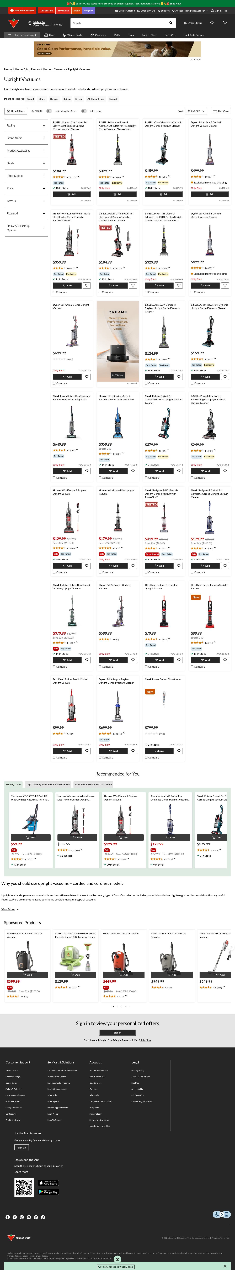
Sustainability (95, 1114)
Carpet (113, 98)
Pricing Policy (137, 1095)
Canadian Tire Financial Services (62, 1070)
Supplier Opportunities (99, 1126)
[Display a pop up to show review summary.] (79, 177)
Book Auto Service (194, 35)
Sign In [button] (117, 1032)
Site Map (135, 1083)
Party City (170, 35)
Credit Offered (127, 10)
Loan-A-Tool (52, 1114)
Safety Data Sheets (14, 1107)
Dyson (79, 98)
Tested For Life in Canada (101, 1101)
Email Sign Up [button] (148, 10)
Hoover (54, 98)
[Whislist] (212, 23)
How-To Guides (54, 1120)
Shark (42, 98)
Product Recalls (13, 1101)
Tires (131, 35)
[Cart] (225, 23)
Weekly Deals (74, 35)
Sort (180, 111)
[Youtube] (29, 1217)
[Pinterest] (36, 1217)
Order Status (195, 22)
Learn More (21, 1171)
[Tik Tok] (43, 1217)
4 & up (67, 98)
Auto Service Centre (56, 1076)
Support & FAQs (13, 1076)
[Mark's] (77, 10)
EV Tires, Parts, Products (58, 1083)
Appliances (33, 69)
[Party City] (88, 10)
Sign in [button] (218, 10)
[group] (72, 183)
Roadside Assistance (57, 1089)
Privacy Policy (137, 1070)
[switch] (61, 111)
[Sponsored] (117, 49)
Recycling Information (99, 1120)
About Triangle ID (97, 1076)
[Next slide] (231, 947)
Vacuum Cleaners (54, 69)
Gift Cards (52, 1095)
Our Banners (95, 1083)
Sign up (22, 1147)
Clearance (100, 35)
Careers (93, 1089)
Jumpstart (94, 1107)
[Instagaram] (22, 1217)
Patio (117, 35)
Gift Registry (53, 1101)
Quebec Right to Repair (141, 1101)
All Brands (94, 1095)
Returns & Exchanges (15, 1095)
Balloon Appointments (57, 1107)
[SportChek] (64, 10)
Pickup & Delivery (14, 1089)
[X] (15, 1217)
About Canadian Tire (98, 1070)
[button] (171, 23)
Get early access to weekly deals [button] (115, 1266)
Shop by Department (25, 35)
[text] (72, 177)
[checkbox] (60, 291)
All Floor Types (95, 98)
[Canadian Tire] (47, 10)
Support (165, 10)
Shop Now (175, 3)
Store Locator (12, 1070)
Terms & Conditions (140, 1076)
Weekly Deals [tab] (13, 784)
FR (225, 10)
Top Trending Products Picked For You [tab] (48, 784)
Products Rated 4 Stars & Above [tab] (93, 784)
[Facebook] (8, 1217)
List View (223, 111)
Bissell (30, 98)
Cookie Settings (13, 1120)
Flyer (51, 35)
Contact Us (11, 1114)
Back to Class (149, 35)
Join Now (145, 1040)
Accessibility (137, 1089)
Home (8, 69)
